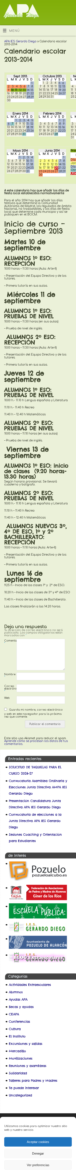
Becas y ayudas (21, 1007)
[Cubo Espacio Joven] (38, 880)
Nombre (7, 675)
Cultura (15, 1029)
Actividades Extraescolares (30, 985)
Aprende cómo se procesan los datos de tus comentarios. (36, 742)
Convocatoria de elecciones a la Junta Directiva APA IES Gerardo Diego (35, 821)
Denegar (38, 1153)
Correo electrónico (7, 688)
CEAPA (14, 1014)
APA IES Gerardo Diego (20, 41)
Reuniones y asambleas (27, 1066)
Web (7, 697)
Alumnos (16, 992)
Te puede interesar (24, 1088)
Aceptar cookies (38, 1142)
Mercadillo (17, 1051)
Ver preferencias (38, 1165)
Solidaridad (18, 1073)
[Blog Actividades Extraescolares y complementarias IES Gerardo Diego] (38, 962)
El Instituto (17, 1036)
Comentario (7, 641)
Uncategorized (20, 1095)
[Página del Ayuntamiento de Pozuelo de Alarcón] (38, 948)
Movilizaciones (20, 1058)
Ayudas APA (18, 999)
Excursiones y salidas (25, 1044)
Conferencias (19, 1022)
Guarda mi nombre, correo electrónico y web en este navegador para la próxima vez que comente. (33, 713)
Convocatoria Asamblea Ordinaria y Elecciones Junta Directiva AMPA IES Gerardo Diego (38, 787)
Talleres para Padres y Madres (33, 1081)
